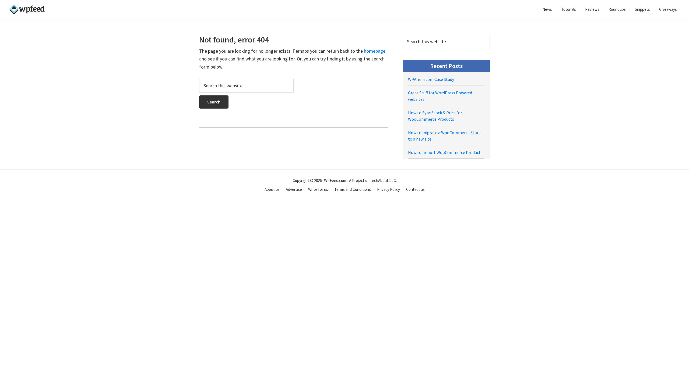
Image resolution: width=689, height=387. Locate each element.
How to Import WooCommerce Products (445, 152)
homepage (374, 51)
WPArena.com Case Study (431, 79)
